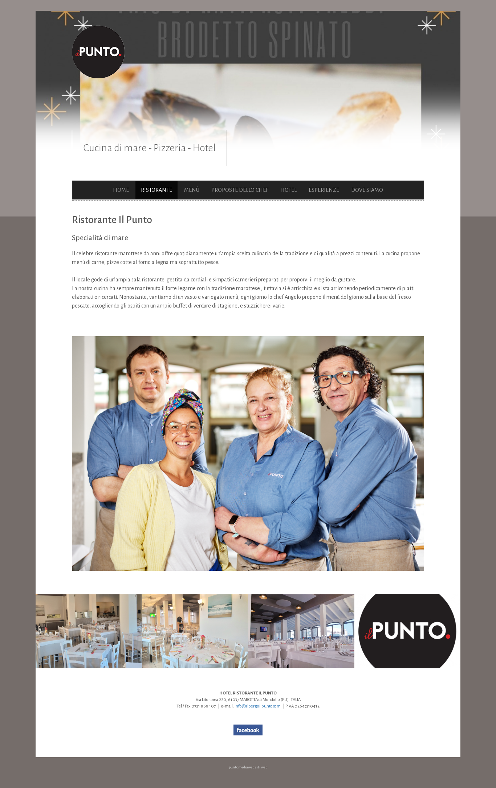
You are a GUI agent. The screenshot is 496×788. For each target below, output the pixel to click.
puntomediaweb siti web (248, 767)
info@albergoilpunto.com (258, 706)
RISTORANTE (156, 190)
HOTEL (288, 190)
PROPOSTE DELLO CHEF (239, 190)
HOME (121, 190)
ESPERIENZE (324, 190)
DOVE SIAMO (367, 190)
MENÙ (191, 190)
